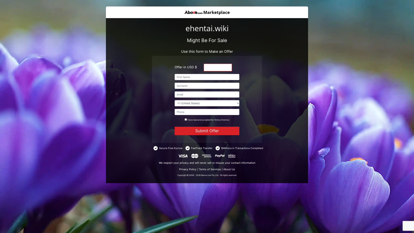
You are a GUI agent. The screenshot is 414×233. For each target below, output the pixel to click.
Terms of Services (210, 169)
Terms (217, 120)
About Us (229, 169)
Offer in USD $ (186, 67)
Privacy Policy (187, 169)
